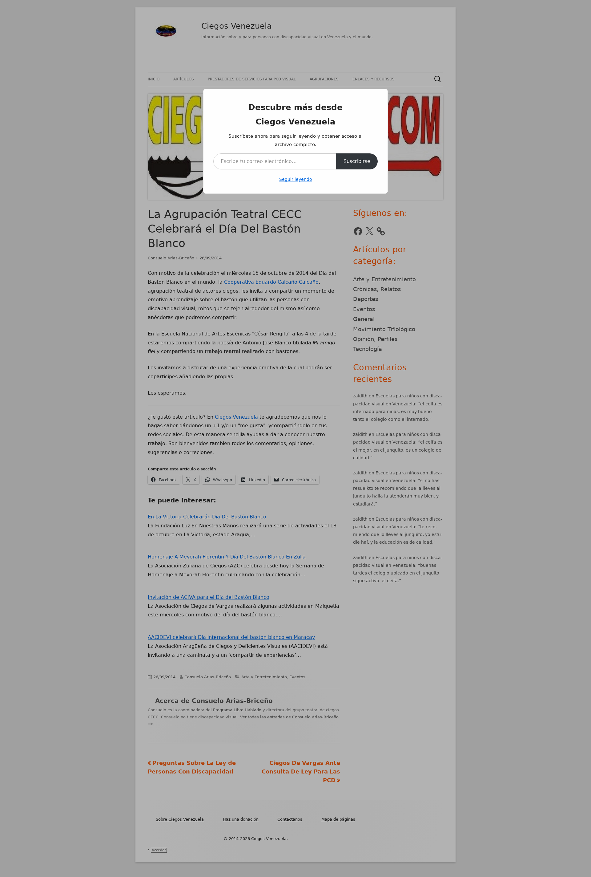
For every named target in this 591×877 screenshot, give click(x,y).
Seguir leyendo (295, 179)
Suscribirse (357, 161)
